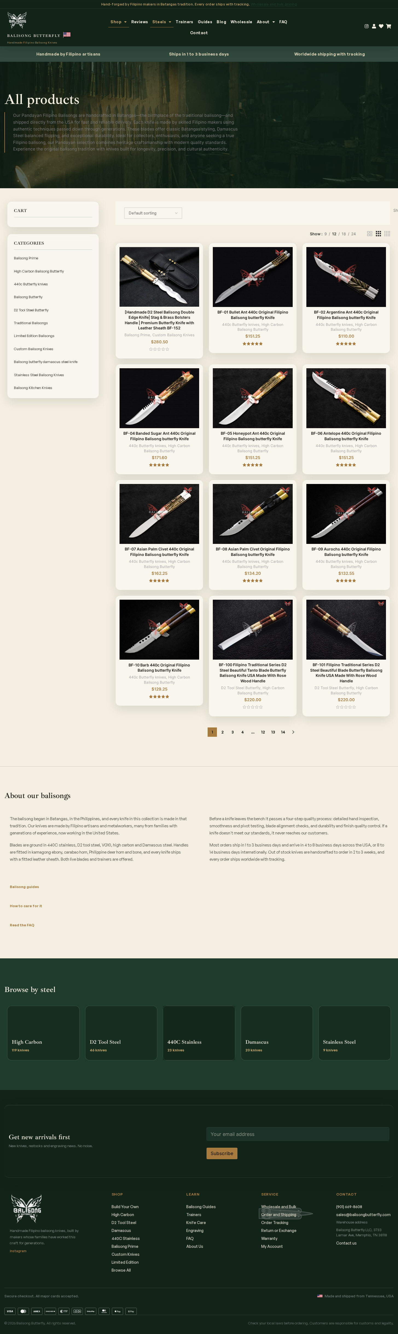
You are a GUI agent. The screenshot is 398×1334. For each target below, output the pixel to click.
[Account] (374, 26)
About (263, 21)
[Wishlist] (381, 26)
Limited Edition (125, 1262)
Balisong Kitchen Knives (33, 387)
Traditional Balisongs (31, 323)
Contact (199, 32)
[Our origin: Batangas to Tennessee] (67, 35)
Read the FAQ (22, 925)
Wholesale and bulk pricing (274, 4)
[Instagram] (366, 26)
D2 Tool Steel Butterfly (31, 310)
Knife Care (196, 1222)
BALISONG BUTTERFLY (34, 35)
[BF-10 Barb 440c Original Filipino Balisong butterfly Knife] (159, 630)
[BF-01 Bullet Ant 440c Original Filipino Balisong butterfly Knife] (253, 277)
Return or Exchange (279, 1230)
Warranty (269, 1238)
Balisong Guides (201, 1206)
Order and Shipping (278, 1214)
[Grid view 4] (387, 233)
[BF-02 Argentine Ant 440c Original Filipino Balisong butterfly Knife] (346, 277)
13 (273, 732)
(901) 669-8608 (349, 1206)
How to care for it (26, 906)
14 (283, 732)
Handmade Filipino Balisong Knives (32, 42)
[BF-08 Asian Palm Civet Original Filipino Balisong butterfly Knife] (253, 514)
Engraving (195, 1230)
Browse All (121, 1270)
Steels (159, 21)
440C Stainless (126, 1238)
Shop (116, 21)
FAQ (283, 21)
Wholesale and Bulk (278, 1206)
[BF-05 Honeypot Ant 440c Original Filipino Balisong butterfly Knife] (253, 398)
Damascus (121, 1230)
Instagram (18, 1251)
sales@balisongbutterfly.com (363, 1214)
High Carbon (123, 1214)
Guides (205, 21)
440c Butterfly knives (31, 284)
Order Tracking (274, 1222)
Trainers (184, 21)
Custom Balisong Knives (33, 349)
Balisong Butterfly (28, 297)
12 (263, 732)
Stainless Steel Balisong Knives (39, 375)
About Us (194, 1246)
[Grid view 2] (369, 233)
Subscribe (222, 1153)
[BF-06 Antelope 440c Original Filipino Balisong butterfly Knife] (346, 398)
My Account (272, 1246)
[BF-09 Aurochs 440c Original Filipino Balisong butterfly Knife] (346, 514)
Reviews (139, 21)
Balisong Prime (26, 258)
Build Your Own (125, 1206)
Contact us (346, 1243)
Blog (221, 21)
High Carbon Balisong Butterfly (39, 271)
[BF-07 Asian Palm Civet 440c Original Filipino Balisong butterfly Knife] (159, 514)
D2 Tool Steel (124, 1222)
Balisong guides (24, 886)
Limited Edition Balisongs (34, 336)
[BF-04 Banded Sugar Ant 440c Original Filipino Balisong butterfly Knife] (159, 398)
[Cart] (388, 26)
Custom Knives (126, 1254)
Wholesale (241, 21)
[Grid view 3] (378, 233)
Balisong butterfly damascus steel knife (45, 361)
